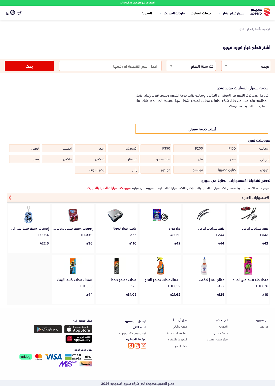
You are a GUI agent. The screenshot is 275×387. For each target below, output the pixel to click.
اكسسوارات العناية (255, 197)
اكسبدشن (131, 148)
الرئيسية (266, 28)
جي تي (264, 158)
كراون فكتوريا (227, 169)
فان (200, 158)
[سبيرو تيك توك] (131, 346)
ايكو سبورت (96, 169)
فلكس (67, 158)
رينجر (233, 158)
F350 (166, 148)
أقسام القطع (253, 28)
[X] (143, 346)
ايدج (101, 148)
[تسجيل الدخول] (12, 13)
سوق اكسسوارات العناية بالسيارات (109, 187)
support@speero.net (132, 333)
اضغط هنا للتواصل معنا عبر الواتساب (137, 2)
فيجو (36, 158)
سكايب (264, 148)
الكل (242, 28)
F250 (199, 148)
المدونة (147, 12)
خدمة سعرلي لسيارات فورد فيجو (242, 87)
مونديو (165, 169)
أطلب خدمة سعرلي (202, 128)
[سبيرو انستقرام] (137, 346)
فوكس (99, 158)
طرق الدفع (181, 345)
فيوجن (264, 169)
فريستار (132, 158)
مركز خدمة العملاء (217, 339)
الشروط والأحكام (177, 339)
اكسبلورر (66, 148)
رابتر (134, 169)
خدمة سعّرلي (220, 333)
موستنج (198, 169)
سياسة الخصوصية (177, 333)
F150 (232, 148)
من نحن (264, 326)
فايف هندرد (162, 158)
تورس (35, 148)
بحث (29, 66)
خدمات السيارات (201, 12)
